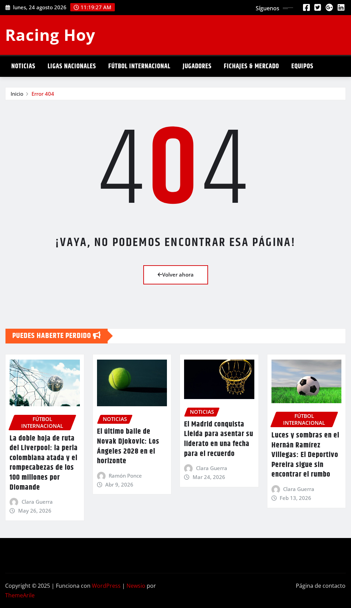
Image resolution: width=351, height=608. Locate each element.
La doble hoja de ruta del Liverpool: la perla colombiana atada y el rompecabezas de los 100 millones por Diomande (44, 463)
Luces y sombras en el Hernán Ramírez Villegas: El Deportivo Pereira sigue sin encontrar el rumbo (305, 455)
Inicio (17, 93)
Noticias (23, 66)
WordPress (106, 585)
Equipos (302, 66)
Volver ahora (178, 274)
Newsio (135, 585)
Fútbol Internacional (139, 66)
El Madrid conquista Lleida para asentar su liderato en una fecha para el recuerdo (218, 439)
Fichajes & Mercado (251, 66)
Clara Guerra (37, 501)
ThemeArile (20, 595)
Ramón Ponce (125, 475)
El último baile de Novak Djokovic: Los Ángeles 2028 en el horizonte (128, 446)
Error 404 (43, 93)
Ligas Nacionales (72, 66)
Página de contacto (321, 585)
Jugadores (197, 66)
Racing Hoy (50, 34)
